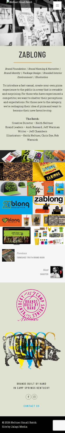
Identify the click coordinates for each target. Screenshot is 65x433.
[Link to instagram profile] (34, 397)
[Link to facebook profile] (28, 397)
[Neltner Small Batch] (19, 2)
